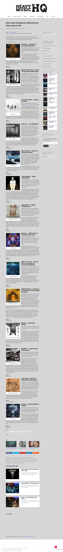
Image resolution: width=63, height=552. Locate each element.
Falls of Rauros (23, 155)
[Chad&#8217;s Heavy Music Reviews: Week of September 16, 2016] (22, 444)
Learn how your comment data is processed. (26, 536)
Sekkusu (22, 327)
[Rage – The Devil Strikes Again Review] (12, 502)
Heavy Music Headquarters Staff (15, 28)
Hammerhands (31, 180)
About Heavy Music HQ (49, 45)
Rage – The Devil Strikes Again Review (29, 498)
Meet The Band (40, 16)
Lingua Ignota (32, 209)
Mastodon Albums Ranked (52, 89)
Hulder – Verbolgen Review (52, 117)
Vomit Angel (31, 383)
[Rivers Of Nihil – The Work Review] (12, 488)
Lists (47, 16)
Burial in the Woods (34, 74)
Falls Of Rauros (16, 459)
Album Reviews (47, 48)
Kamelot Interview (52, 83)
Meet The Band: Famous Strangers (53, 94)
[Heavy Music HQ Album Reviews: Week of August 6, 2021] (34, 444)
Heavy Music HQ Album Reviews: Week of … (53, 108)
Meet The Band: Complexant (51, 127)
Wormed (22, 409)
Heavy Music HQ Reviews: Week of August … (52, 80)
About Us (53, 16)
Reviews (25, 16)
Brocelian (37, 47)
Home (9, 16)
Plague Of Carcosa (17, 461)
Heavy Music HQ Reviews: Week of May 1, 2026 (30, 470)
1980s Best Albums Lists (49, 61)
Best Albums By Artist (49, 58)
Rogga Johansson (34, 295)
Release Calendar (17, 16)
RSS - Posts (45, 156)
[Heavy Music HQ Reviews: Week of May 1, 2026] (12, 474)
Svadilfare (9, 462)
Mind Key (31, 238)
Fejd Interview (51, 102)
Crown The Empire (30, 104)
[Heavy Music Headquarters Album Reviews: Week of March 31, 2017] (11, 444)
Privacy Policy (47, 66)
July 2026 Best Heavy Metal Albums (52, 122)
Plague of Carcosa (28, 266)
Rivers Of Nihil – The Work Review (30, 483)
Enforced (8, 459)
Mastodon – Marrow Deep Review (52, 75)
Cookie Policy (19, 550)
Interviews (32, 16)
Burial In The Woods (17, 457)
